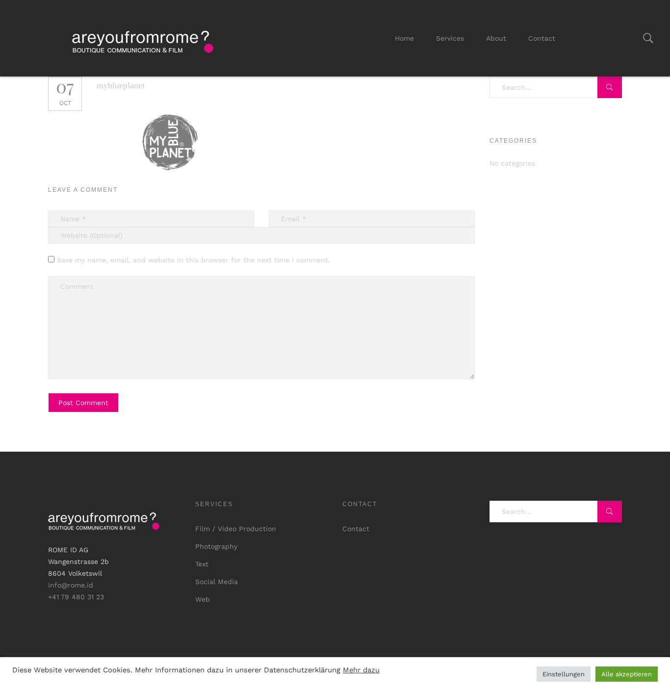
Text (201, 564)
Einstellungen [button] (563, 674)
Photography (216, 546)
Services (450, 38)
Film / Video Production (235, 529)
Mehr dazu (361, 669)
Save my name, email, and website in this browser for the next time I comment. (193, 260)
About (496, 38)
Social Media (216, 582)
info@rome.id (70, 585)
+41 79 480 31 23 (76, 597)
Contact (541, 38)
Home (404, 38)
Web (202, 599)
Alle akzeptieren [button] (626, 674)
